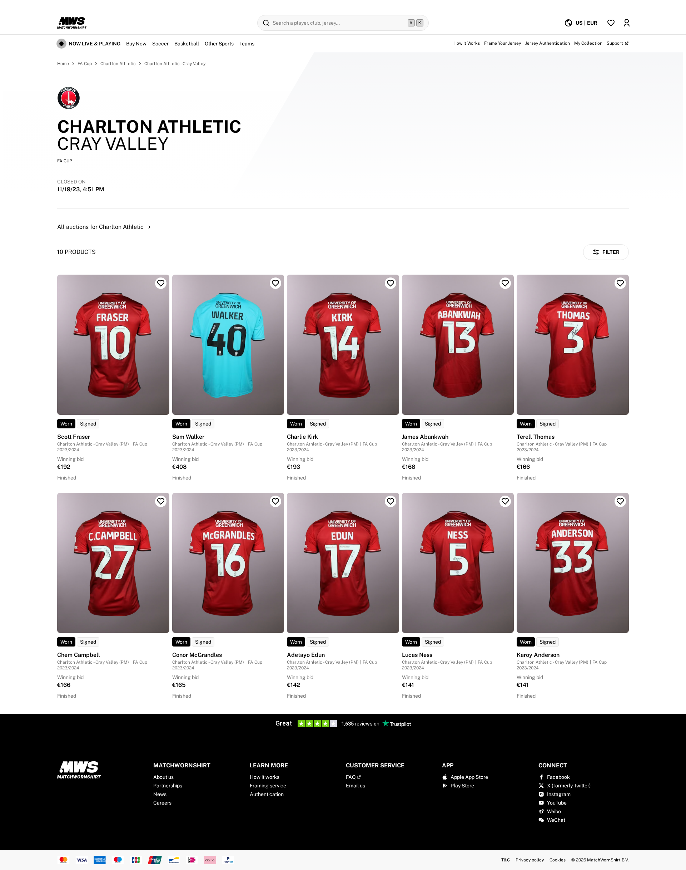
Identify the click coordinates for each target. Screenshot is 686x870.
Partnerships (167, 785)
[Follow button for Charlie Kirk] (390, 283)
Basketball (186, 43)
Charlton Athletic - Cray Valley (174, 63)
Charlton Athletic (118, 63)
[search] (343, 23)
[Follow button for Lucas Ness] (505, 501)
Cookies (558, 859)
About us (163, 777)
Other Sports (219, 43)
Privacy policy (530, 859)
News (159, 794)
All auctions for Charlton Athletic (100, 226)
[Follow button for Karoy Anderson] (620, 501)
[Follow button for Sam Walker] (275, 283)
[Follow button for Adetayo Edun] (390, 501)
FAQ (351, 777)
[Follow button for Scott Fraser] (160, 283)
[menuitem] (580, 23)
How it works (264, 777)
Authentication (267, 794)
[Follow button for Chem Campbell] (160, 501)
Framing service (268, 785)
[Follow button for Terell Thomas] (620, 283)
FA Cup (85, 63)
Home (63, 63)
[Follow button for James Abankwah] (505, 283)
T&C (505, 859)
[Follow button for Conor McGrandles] (275, 501)
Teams (246, 43)
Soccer (160, 43)
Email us (355, 785)
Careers (162, 803)
